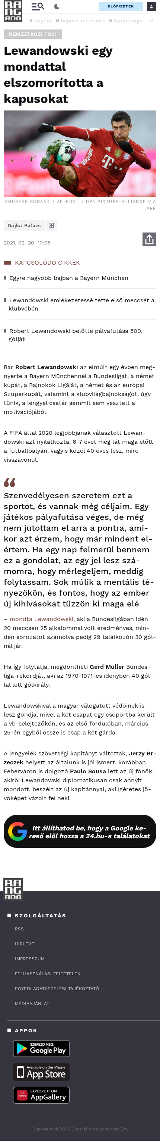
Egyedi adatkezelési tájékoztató (57, 988)
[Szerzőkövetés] (51, 225)
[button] (150, 20)
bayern (43, 21)
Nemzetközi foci (33, 34)
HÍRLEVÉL (26, 943)
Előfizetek (121, 6)
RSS (19, 929)
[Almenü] (38, 6)
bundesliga (128, 21)
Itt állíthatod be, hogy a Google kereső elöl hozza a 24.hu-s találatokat (89, 832)
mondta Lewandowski (41, 619)
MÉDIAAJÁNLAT (32, 1003)
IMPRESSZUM (30, 958)
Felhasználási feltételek (47, 973)
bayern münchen (83, 21)
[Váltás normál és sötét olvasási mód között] (56, 6)
